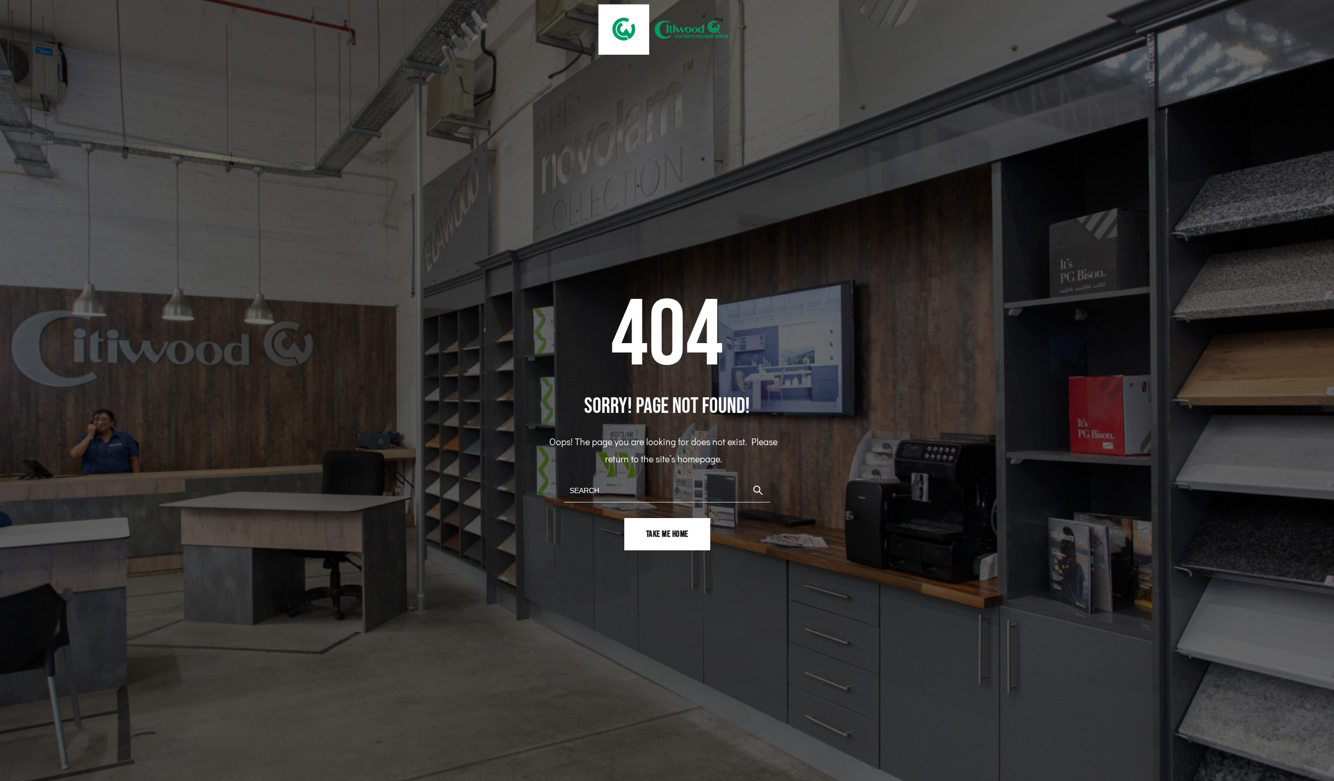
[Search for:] (667, 489)
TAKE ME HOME (667, 534)
